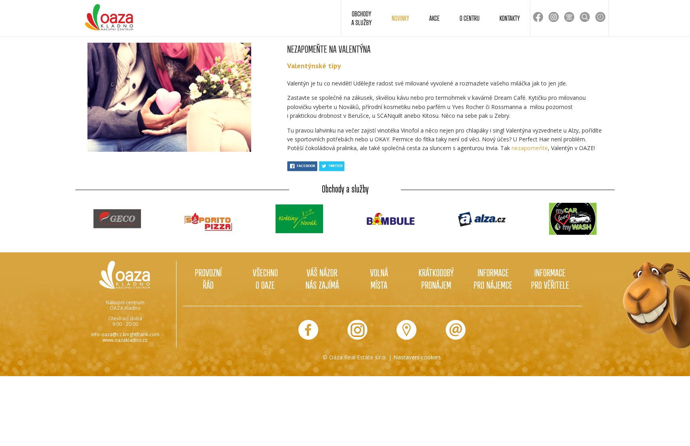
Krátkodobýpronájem (436, 279)
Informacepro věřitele (550, 279)
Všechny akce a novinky (345, 239)
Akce (434, 18)
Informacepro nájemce (493, 279)
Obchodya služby (361, 18)
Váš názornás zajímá (322, 279)
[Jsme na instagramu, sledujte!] (357, 330)
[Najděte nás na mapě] (406, 330)
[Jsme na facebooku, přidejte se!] (308, 330)
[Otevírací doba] (600, 17)
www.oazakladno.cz (125, 340)
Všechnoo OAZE (265, 279)
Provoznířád (208, 279)
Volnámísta (379, 279)
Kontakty (510, 18)
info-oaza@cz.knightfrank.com (125, 334)
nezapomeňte (530, 148)
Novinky (400, 18)
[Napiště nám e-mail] (456, 330)
